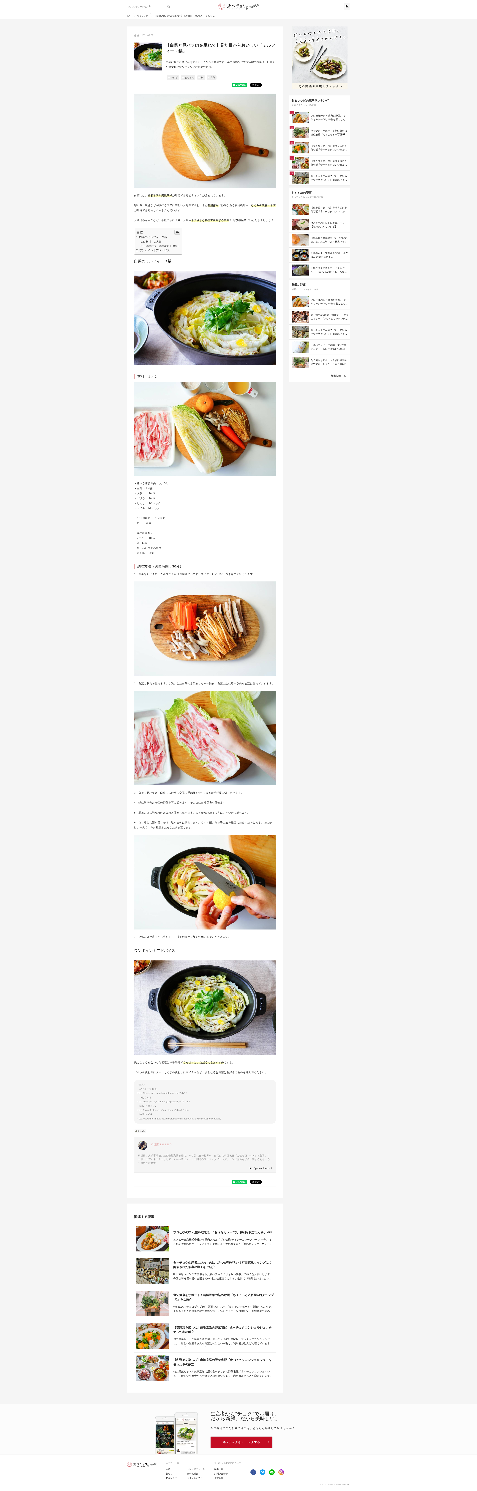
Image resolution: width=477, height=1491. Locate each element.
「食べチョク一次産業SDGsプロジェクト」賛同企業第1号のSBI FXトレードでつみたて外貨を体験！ (329, 347)
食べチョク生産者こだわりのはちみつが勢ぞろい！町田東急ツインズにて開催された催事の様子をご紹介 (222, 1265)
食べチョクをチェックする (241, 1442)
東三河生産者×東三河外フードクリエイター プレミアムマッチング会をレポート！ (329, 317)
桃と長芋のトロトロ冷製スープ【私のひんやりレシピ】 (328, 224)
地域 (168, 1469)
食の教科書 (192, 1473)
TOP (129, 16)
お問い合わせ (221, 1473)
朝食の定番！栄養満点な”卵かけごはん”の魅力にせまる (329, 255)
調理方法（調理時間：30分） (163, 245)
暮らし (169, 1473)
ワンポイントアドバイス (154, 250)
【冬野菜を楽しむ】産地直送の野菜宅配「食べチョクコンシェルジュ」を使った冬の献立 (222, 1362)
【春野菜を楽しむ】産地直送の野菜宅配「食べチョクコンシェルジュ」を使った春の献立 (222, 1329)
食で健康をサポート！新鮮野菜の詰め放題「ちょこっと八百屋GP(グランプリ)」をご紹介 (223, 1297)
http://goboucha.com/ (260, 1168)
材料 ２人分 (153, 241)
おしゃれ (189, 77)
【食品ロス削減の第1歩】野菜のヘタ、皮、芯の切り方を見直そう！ (329, 240)
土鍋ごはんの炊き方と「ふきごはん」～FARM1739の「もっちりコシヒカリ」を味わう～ (329, 270)
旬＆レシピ (142, 16)
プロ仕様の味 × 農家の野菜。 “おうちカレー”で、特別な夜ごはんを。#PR (223, 1232)
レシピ (174, 77)
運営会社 (218, 1478)
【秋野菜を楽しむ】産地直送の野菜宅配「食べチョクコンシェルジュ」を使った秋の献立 (329, 209)
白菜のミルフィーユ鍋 (153, 237)
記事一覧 (218, 1469)
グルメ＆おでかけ (196, 1478)
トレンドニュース (196, 1469)
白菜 (213, 77)
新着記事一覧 (339, 376)
